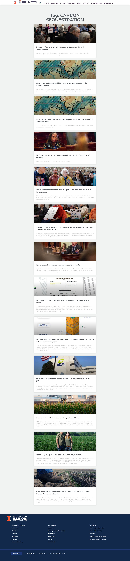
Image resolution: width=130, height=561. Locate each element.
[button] (40, 3)
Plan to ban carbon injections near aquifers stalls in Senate (58, 265)
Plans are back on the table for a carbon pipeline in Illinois (57, 418)
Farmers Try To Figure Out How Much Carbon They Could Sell (59, 455)
